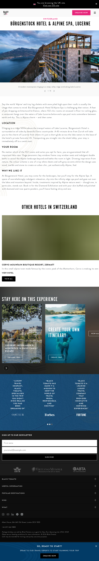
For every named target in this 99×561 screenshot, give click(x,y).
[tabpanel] (49, 59)
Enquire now (49, 556)
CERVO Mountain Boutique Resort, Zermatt (28, 264)
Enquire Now (81, 13)
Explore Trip (14, 357)
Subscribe (49, 457)
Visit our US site (51, 5)
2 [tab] (49, 424)
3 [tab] (51, 424)
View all (9, 279)
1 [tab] (47, 424)
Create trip (56, 357)
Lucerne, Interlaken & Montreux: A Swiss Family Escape (21, 348)
